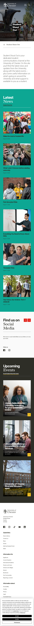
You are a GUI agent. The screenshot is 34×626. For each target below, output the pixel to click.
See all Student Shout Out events (11, 373)
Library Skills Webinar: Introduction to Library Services (15, 446)
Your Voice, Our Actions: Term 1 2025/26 (14, 301)
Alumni (5, 570)
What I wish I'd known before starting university (16, 169)
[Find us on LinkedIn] (25, 527)
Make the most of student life (13, 136)
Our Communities (7, 575)
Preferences (17, 622)
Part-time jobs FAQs (10, 202)
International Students (8, 562)
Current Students (7, 560)
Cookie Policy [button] (16, 611)
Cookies (5, 589)
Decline (17, 619)
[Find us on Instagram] (9, 350)
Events (4, 543)
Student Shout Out (7, 105)
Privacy (5, 591)
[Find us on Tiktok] (14, 527)
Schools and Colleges (8, 567)
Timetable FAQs (8, 268)
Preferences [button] (22, 612)
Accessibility (6, 586)
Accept (17, 616)
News (4, 541)
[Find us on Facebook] (4, 350)
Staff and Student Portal (8, 546)
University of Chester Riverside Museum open (15, 486)
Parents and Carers (7, 565)
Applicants (5, 557)
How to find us (6, 536)
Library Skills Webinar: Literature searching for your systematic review (15, 406)
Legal (4, 594)
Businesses (5, 572)
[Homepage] (9, 5)
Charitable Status (7, 596)
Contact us (5, 538)
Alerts (4, 548)
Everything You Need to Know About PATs (16, 235)
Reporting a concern (8, 577)
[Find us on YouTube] (20, 527)
